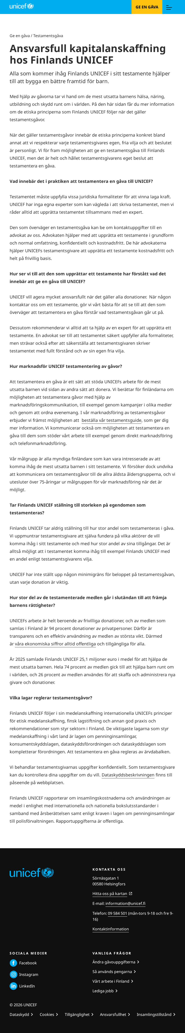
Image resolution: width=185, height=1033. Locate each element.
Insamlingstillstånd (154, 1014)
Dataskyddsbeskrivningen (128, 775)
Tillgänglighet (77, 1014)
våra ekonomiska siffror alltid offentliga (55, 644)
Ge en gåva (147, 7)
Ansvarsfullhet (113, 1014)
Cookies (47, 1014)
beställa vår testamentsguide (111, 420)
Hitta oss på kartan (109, 893)
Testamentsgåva (48, 35)
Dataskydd (19, 1014)
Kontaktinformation (110, 929)
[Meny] (168, 7)
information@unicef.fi (125, 903)
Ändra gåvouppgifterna (113, 962)
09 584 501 (117, 913)
